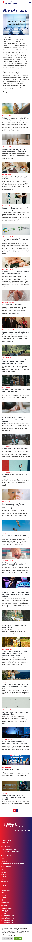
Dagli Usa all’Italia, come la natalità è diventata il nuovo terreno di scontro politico (15, 594)
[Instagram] (18, 830)
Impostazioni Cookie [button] (7, 938)
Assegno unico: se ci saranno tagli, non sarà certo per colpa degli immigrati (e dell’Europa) (15, 653)
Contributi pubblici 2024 (7, 917)
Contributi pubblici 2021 (7, 922)
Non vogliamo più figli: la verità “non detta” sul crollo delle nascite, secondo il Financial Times (15, 362)
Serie (2, 883)
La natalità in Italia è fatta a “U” (13, 304)
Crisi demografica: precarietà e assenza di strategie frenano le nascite (13, 419)
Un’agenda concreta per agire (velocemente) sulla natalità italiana (15, 742)
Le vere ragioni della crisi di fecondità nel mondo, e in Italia (16, 390)
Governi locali (4, 874)
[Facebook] (22, 830)
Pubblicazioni (4, 878)
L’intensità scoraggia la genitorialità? (15, 535)
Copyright (3, 913)
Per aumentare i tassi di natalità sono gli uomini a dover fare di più (16, 333)
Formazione (4, 861)
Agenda (3, 889)
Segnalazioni (4, 895)
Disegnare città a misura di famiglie (15, 449)
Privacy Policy (4, 912)
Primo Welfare (4, 876)
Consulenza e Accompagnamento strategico (12, 863)
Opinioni (3, 899)
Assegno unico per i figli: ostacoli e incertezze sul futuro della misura (15, 685)
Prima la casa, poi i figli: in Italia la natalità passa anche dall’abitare (14, 150)
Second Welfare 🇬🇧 (5, 902)
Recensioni (4, 897)
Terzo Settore (4, 872)
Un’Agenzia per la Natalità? (12, 769)
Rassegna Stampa (5, 890)
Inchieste (3, 901)
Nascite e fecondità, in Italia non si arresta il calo (14, 626)
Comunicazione (5, 860)
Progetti (3, 879)
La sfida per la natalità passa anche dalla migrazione (15, 713)
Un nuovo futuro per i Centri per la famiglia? (14, 475)
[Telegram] (25, 830)
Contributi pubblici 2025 (7, 915)
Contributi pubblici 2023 (7, 918)
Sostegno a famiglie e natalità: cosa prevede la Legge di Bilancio (15, 564)
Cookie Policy (4, 910)
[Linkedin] (15, 830)
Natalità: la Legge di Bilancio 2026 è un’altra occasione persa (15, 273)
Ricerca (3, 858)
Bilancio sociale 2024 (6, 908)
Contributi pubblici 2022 (7, 920)
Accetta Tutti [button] (18, 938)
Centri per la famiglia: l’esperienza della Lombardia (15, 240)
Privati (2, 869)
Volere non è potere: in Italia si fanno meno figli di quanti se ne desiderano (16, 119)
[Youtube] (29, 830)
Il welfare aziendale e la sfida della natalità (15, 178)
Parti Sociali (4, 871)
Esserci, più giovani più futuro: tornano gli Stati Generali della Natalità (13, 797)
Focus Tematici (5, 881)
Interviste (3, 894)
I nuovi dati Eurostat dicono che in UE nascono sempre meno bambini (15, 209)
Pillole (2, 892)
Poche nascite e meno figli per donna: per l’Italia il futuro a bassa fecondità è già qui (14, 506)
